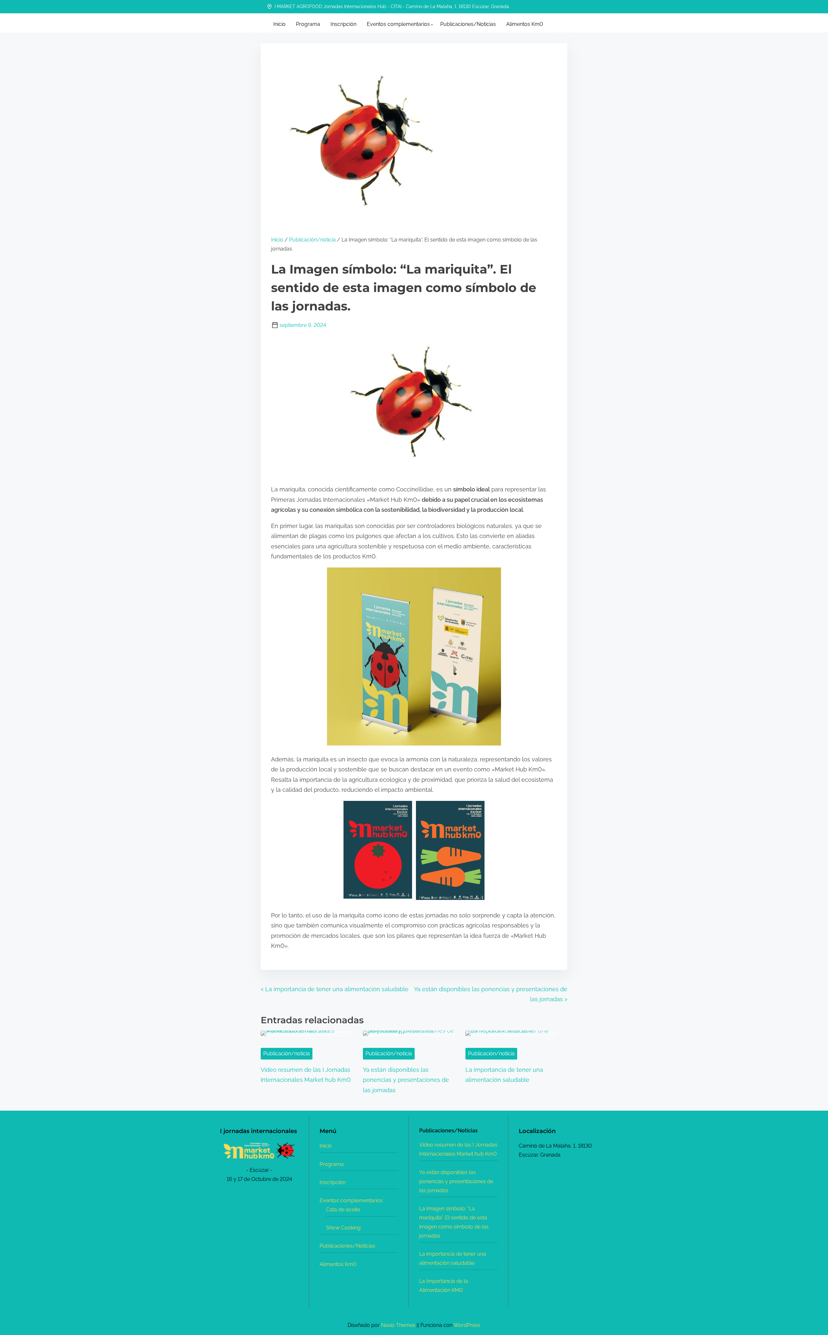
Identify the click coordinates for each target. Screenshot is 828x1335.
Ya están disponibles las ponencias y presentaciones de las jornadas (406, 1080)
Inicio (277, 240)
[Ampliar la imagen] (290, 1149)
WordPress (466, 1325)
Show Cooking (343, 1228)
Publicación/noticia (312, 240)
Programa (332, 1164)
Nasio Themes (399, 1325)
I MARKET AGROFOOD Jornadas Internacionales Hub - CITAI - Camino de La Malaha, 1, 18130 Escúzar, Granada (391, 6)
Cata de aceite (343, 1209)
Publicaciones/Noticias (347, 1246)
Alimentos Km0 (338, 1264)
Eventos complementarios (351, 1200)
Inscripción (332, 1182)
